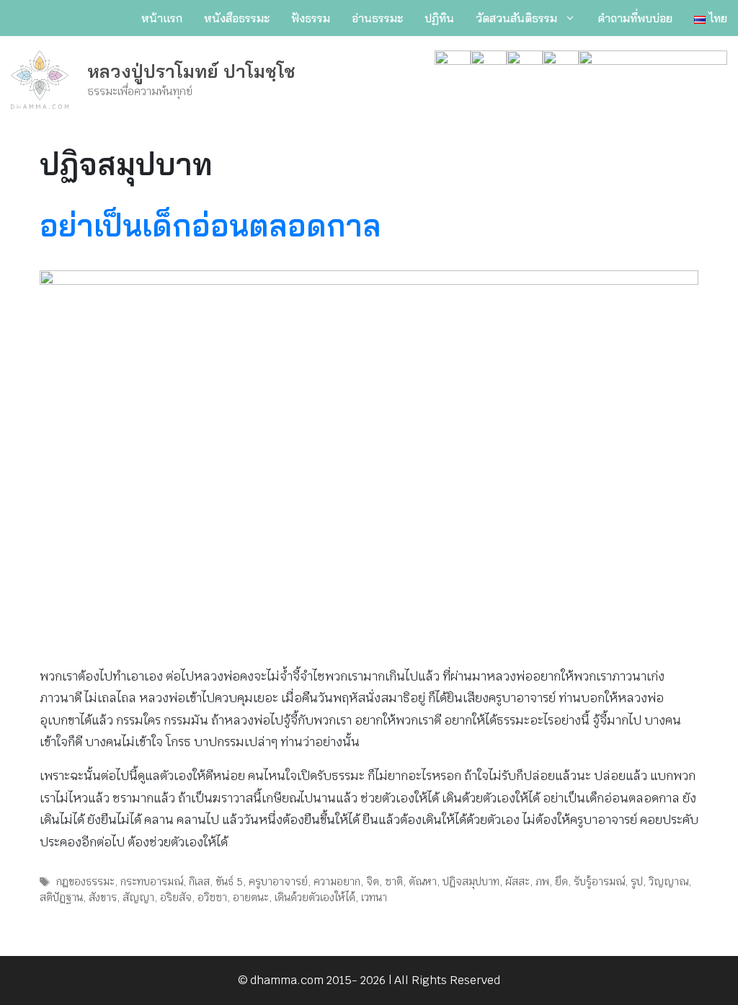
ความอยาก (337, 881)
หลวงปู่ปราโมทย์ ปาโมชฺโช (191, 71)
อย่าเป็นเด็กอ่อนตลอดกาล (210, 225)
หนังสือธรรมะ (237, 18)
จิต (372, 881)
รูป (637, 881)
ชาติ (394, 881)
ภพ (542, 881)
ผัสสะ (517, 881)
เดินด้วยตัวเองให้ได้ (315, 897)
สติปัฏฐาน (61, 897)
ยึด (561, 881)
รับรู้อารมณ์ (599, 881)
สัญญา (138, 897)
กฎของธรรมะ (85, 881)
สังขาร (103, 897)
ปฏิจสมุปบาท (471, 881)
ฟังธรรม (310, 18)
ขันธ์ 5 (229, 881)
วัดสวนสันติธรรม (516, 18)
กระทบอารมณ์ (151, 881)
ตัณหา (423, 881)
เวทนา (374, 897)
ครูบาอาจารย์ (278, 881)
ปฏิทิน (439, 18)
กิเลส (199, 881)
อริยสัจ (176, 897)
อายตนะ (251, 897)
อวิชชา (212, 897)
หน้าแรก (161, 18)
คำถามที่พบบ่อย (634, 18)
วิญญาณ (668, 881)
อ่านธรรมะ (377, 18)
